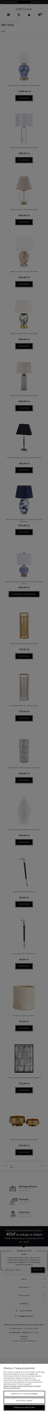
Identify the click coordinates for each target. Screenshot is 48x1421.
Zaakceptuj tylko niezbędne (24, 1393)
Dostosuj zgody (24, 1400)
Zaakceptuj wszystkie (24, 1407)
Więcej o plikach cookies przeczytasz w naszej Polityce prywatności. (22, 1387)
